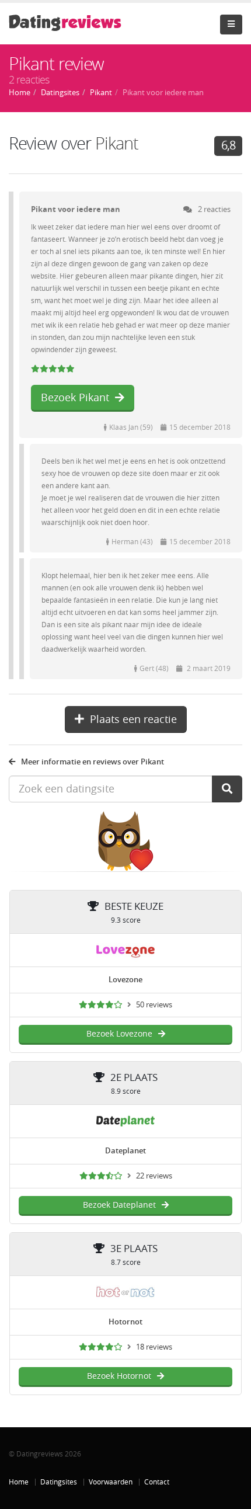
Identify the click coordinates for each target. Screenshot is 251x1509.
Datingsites (58, 1482)
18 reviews (154, 1347)
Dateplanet (125, 1150)
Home (19, 1482)
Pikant (116, 144)
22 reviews (154, 1175)
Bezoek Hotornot (119, 1376)
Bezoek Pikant (75, 397)
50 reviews (154, 1004)
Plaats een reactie (133, 719)
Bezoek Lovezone (119, 1034)
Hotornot (125, 1321)
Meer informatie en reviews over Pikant (92, 761)
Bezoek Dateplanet (119, 1205)
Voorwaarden (111, 1482)
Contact (156, 1482)
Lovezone (125, 979)
